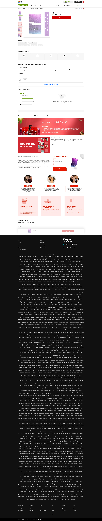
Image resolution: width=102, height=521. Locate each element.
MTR (74, 505)
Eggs (41, 508)
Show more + (51, 514)
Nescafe (63, 505)
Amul (52, 505)
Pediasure (75, 507)
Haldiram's (53, 511)
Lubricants (41, 224)
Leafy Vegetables (43, 510)
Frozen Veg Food (21, 511)
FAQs (41, 240)
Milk (18, 507)
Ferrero (63, 511)
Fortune (74, 510)
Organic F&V (20, 508)
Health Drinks (31, 507)
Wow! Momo (64, 510)
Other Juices (31, 510)
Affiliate (19, 247)
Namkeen (30, 508)
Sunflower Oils (20, 505)
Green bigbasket (21, 244)
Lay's (74, 511)
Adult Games (21, 224)
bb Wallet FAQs (43, 244)
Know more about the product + (51, 84)
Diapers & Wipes (32, 511)
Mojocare (54, 11)
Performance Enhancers (54, 224)
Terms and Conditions (22, 249)
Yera (63, 508)
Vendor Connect (43, 247)
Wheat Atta (31, 505)
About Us (19, 240)
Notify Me (61, 17)
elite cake (64, 507)
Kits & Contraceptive (33, 224)
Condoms (26, 224)
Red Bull (52, 507)
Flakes (41, 507)
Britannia (52, 510)
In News (19, 242)
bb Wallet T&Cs (43, 245)
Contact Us (42, 242)
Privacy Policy (20, 245)
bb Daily (19, 250)
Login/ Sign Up (78, 2)
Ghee (41, 505)
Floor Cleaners (20, 510)
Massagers (46, 224)
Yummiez (52, 508)
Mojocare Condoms (27, 228)
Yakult (74, 508)
